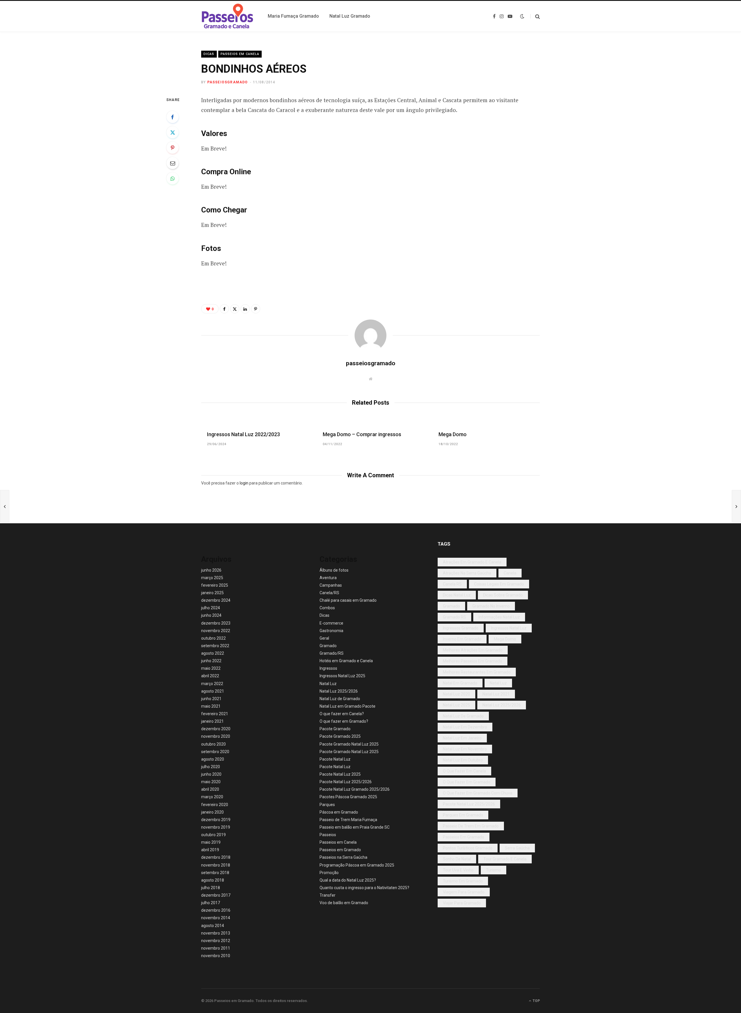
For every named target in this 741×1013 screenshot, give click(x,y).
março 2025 (212, 577)
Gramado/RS (332, 653)
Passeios (328, 834)
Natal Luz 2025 (456, 705)
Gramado (328, 645)
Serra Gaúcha (517, 848)
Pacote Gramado (335, 728)
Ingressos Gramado (460, 628)
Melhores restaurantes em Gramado (477, 672)
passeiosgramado (227, 82)
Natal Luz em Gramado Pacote (347, 706)
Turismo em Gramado (463, 881)
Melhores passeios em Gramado (472, 661)
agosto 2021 (212, 691)
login (244, 483)
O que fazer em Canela (464, 771)
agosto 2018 (212, 880)
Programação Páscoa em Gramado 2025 (357, 865)
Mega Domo (453, 434)
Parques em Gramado (463, 815)
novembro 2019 (215, 827)
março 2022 (212, 683)
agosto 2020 (212, 759)
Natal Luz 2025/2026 (339, 691)
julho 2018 (210, 887)
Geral (324, 638)
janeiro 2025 (212, 592)
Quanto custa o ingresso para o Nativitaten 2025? (364, 887)
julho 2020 (210, 766)
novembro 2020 (215, 736)
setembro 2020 (215, 751)
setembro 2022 (215, 645)
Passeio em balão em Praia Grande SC (355, 827)
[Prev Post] (4, 506)
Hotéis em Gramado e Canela (346, 660)
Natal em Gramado (460, 683)
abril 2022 (210, 676)
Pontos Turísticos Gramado (467, 848)
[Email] (172, 163)
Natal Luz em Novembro (465, 749)
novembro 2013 (215, 933)
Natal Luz (328, 683)
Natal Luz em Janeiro (462, 738)
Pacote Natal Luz (335, 759)
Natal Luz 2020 (456, 694)
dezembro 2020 (215, 728)
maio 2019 (211, 842)
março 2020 (212, 796)
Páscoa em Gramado (339, 812)
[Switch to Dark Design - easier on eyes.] (522, 16)
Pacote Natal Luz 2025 (340, 774)
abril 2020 (210, 789)
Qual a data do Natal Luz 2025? (348, 880)
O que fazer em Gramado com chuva (477, 793)
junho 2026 (211, 570)
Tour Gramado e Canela (505, 859)
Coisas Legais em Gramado (499, 584)
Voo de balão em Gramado (344, 902)
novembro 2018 (215, 865)
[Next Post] (736, 506)
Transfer (327, 895)
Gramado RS (454, 617)
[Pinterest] (172, 148)
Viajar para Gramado (462, 903)
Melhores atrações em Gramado (472, 650)
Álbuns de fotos (334, 570)
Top (536, 1001)
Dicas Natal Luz (457, 595)
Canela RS (452, 584)
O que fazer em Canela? (342, 713)
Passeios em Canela (240, 54)
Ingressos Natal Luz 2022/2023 (243, 434)
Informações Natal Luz (499, 617)
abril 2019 (210, 849)
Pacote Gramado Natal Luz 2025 (349, 744)
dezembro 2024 (215, 600)
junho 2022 (211, 660)
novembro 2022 (215, 630)
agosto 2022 (212, 653)
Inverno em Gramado (462, 639)
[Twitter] (172, 132)
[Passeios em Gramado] (227, 16)
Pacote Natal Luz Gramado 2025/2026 (355, 789)
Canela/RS (329, 592)
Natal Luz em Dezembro (465, 727)
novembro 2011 (215, 948)
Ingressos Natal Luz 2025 (342, 676)
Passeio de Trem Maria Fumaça (348, 819)
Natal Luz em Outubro (463, 760)
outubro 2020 (213, 744)
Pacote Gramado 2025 (340, 736)
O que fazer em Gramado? (344, 721)
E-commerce (331, 623)
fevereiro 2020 (214, 804)
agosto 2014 (212, 925)
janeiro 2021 (212, 721)
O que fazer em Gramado (466, 782)
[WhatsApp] (172, 178)
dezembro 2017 (215, 895)
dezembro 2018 (215, 857)
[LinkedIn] (245, 308)
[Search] (535, 16)
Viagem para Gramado (464, 892)
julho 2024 (210, 607)
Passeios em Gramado (340, 849)
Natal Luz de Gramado (340, 698)
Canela (510, 573)
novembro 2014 (215, 917)
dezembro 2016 (215, 910)
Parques (327, 804)
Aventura (328, 577)
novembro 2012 (215, 940)
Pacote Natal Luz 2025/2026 (346, 781)
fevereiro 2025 (214, 585)
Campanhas (331, 585)
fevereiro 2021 (214, 713)
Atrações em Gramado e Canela (472, 562)
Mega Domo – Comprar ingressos (362, 434)
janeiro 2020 (212, 812)
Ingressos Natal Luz (509, 628)
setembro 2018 (215, 872)
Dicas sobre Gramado (503, 595)
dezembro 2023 (215, 623)
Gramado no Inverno (491, 606)
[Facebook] (172, 117)
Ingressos (328, 668)
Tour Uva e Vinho (458, 870)
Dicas (208, 54)
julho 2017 (210, 902)
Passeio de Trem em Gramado (471, 826)
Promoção (329, 872)
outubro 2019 (213, 834)
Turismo (493, 870)
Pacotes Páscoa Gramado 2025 (348, 796)
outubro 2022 (213, 638)
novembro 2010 (215, 955)
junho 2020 (211, 774)
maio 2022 (211, 668)
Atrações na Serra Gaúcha (467, 573)
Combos (327, 607)
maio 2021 (211, 706)
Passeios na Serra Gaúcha (343, 857)
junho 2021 (211, 698)
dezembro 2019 (215, 819)
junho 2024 (211, 615)
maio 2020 (211, 781)
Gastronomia (331, 630)
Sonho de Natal (457, 859)
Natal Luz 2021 (496, 694)
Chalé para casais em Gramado (348, 600)
